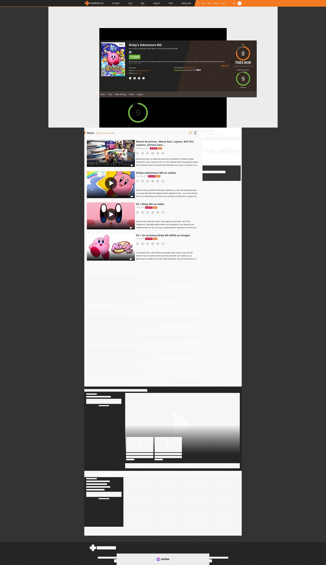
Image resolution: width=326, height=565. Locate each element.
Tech (130, 3)
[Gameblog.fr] (94, 3)
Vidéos (131, 94)
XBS (208, 3)
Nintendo (138, 73)
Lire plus (225, 66)
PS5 (203, 3)
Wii (130, 52)
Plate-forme (144, 70)
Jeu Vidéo (116, 3)
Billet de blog (120, 94)
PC (198, 3)
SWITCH (216, 3)
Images (140, 94)
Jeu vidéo (153, 148)
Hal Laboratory (189, 67)
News (103, 94)
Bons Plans (186, 3)
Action (136, 70)
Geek (143, 3)
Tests (170, 3)
